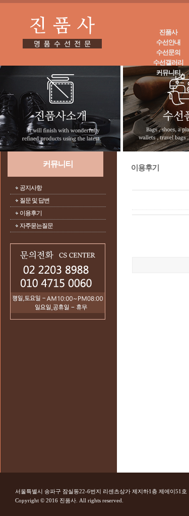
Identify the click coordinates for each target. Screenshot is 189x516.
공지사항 (31, 187)
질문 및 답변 (34, 200)
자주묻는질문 (36, 225)
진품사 (168, 32)
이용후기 (31, 213)
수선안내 (168, 42)
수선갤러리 (168, 62)
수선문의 (168, 52)
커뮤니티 (168, 72)
